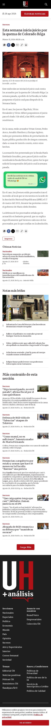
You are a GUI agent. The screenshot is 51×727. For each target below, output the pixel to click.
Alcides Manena (26, 262)
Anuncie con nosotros (33, 609)
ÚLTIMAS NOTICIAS (34, 14)
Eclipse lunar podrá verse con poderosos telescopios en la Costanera (24, 363)
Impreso (8, 239)
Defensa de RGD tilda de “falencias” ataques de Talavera (16, 420)
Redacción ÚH (29, 408)
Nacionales (7, 251)
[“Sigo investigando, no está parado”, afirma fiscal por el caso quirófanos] (43, 388)
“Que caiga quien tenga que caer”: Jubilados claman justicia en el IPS (17, 501)
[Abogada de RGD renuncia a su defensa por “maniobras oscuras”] (43, 526)
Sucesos (6, 25)
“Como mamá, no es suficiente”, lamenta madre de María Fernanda (17, 439)
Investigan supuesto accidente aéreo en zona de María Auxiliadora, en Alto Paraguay (18, 256)
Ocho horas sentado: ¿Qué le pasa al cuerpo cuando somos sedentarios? (25, 353)
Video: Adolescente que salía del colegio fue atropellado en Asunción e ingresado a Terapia (27, 344)
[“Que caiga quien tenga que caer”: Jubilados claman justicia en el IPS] (43, 497)
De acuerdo (25, 723)
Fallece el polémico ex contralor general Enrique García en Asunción (24, 335)
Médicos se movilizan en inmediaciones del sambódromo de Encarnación (18, 275)
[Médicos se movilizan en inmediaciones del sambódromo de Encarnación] (43, 272)
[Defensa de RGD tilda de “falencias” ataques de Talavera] (43, 417)
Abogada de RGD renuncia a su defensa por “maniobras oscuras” (17, 529)
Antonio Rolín (28, 280)
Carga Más (25, 547)
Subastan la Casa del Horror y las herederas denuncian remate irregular (25, 325)
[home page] (25, 4)
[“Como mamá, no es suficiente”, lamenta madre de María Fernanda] (43, 436)
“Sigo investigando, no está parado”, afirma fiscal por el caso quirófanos (18, 392)
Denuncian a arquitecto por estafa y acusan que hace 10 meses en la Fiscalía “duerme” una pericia (17, 464)
